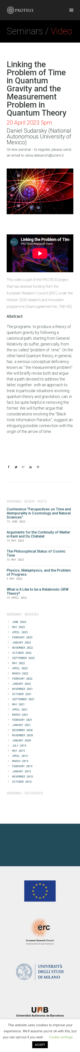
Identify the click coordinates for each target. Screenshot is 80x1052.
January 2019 (21, 771)
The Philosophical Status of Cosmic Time (36, 553)
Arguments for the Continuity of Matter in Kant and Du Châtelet (38, 534)
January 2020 (21, 740)
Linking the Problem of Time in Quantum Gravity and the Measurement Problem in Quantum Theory (36, 88)
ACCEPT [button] (40, 1044)
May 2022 (18, 663)
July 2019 (19, 745)
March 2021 (20, 714)
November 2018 (22, 776)
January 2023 (21, 642)
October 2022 (22, 653)
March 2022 (20, 673)
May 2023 (18, 627)
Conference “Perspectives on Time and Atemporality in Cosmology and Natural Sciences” (39, 513)
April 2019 (20, 756)
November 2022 (22, 647)
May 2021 (18, 704)
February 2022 (22, 678)
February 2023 (22, 637)
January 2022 (21, 683)
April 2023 (20, 632)
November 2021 (22, 689)
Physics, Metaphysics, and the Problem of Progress (39, 572)
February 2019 (22, 766)
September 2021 (23, 699)
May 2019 (18, 750)
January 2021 (21, 725)
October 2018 (22, 781)
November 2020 (22, 735)
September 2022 (23, 658)
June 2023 (19, 622)
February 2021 (22, 719)
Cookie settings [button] (61, 1037)
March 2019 (20, 761)
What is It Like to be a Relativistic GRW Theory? (37, 591)
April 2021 (20, 709)
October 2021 (22, 694)
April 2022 (20, 668)
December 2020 (22, 730)
